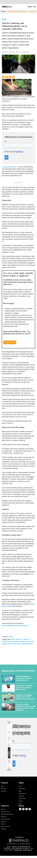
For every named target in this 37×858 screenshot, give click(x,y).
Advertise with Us (5, 811)
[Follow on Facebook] (20, 809)
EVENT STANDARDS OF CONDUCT (20, 848)
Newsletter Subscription (7, 814)
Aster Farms (15, 639)
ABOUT (9, 846)
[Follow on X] (26, 809)
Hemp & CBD (22, 798)
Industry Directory (5, 819)
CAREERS (14, 846)
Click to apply (10, 342)
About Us (3, 809)
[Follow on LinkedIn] (23, 809)
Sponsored (3, 791)
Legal (20, 803)
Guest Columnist (5, 826)
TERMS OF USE (18, 850)
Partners (3, 824)
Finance (21, 801)
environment (11, 644)
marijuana (24, 644)
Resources (3, 788)
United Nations (7, 641)
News (4, 19)
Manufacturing (22, 793)
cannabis (16, 641)
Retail (20, 791)
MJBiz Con (4, 816)
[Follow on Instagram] (30, 809)
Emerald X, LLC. (16, 844)
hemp (19, 644)
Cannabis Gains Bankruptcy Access (17, 11)
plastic (30, 644)
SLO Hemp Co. (25, 639)
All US (20, 786)
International (22, 788)
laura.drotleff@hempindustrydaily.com (15, 625)
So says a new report (9, 167)
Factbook (3, 821)
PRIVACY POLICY (27, 850)
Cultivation (21, 796)
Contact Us (4, 829)
